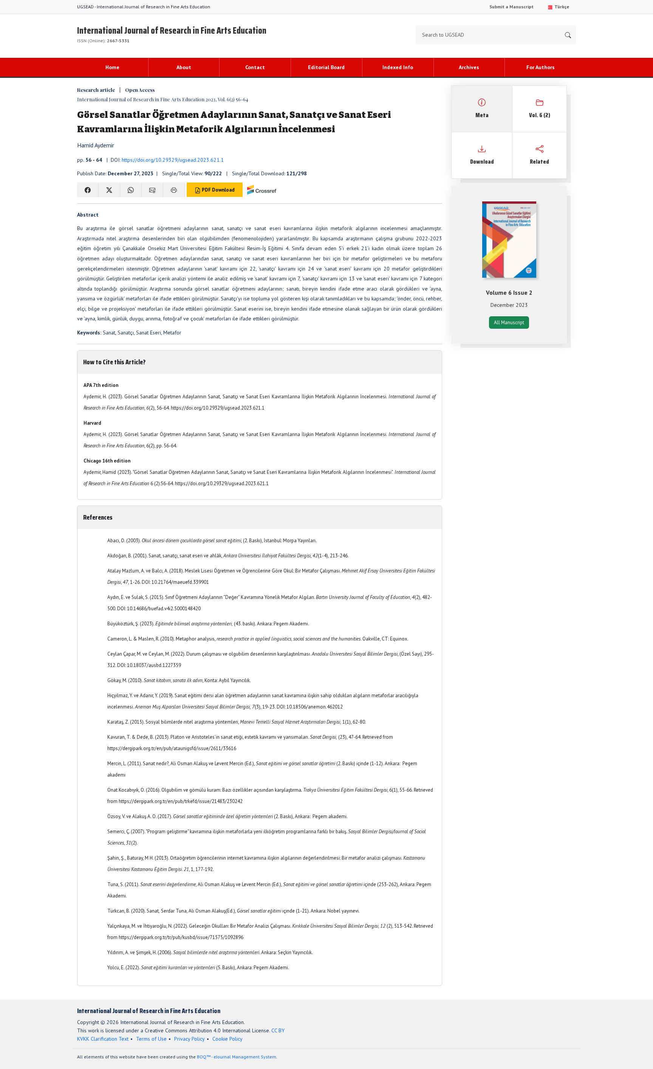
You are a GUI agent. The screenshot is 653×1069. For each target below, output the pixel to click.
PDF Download (218, 190)
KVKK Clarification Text (102, 1038)
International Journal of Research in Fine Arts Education (171, 33)
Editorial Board (326, 67)
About (183, 67)
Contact (255, 67)
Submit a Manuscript (511, 6)
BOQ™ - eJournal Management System (236, 1057)
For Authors (540, 67)
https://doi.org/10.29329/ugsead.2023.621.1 (173, 159)
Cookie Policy (227, 1038)
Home (112, 67)
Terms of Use (151, 1038)
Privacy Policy (189, 1038)
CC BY (278, 1030)
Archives (469, 67)
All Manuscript (509, 322)
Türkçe (561, 6)
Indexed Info (397, 67)
